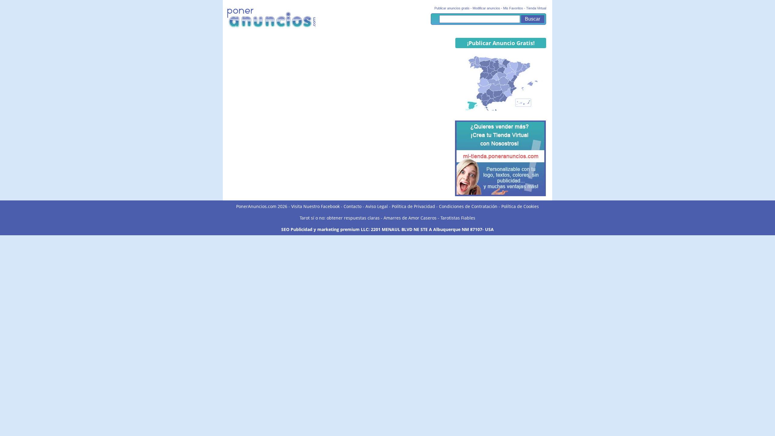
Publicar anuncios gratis (452, 8)
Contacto (352, 206)
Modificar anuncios (486, 8)
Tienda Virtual (536, 8)
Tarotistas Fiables (457, 218)
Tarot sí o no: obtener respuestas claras (340, 218)
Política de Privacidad (413, 206)
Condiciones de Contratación (468, 206)
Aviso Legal (376, 206)
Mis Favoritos (513, 8)
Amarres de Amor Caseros (410, 218)
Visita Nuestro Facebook (315, 206)
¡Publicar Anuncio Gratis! (501, 43)
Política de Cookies (520, 206)
